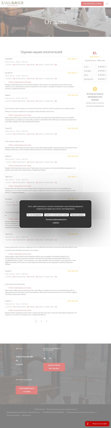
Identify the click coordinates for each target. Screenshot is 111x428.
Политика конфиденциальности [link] (56, 219)
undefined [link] (56, 222)
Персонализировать (77, 215)
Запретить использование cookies (56, 215)
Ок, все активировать (35, 215)
